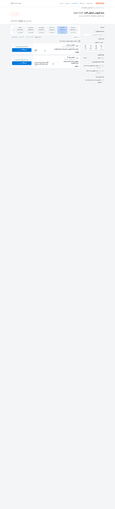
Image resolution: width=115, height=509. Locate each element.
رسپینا (102, 7)
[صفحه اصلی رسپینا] (99, 3)
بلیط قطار (82, 3)
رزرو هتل (67, 3)
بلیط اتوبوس (75, 3)
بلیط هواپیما (89, 3)
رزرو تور (62, 3)
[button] (78, 30)
